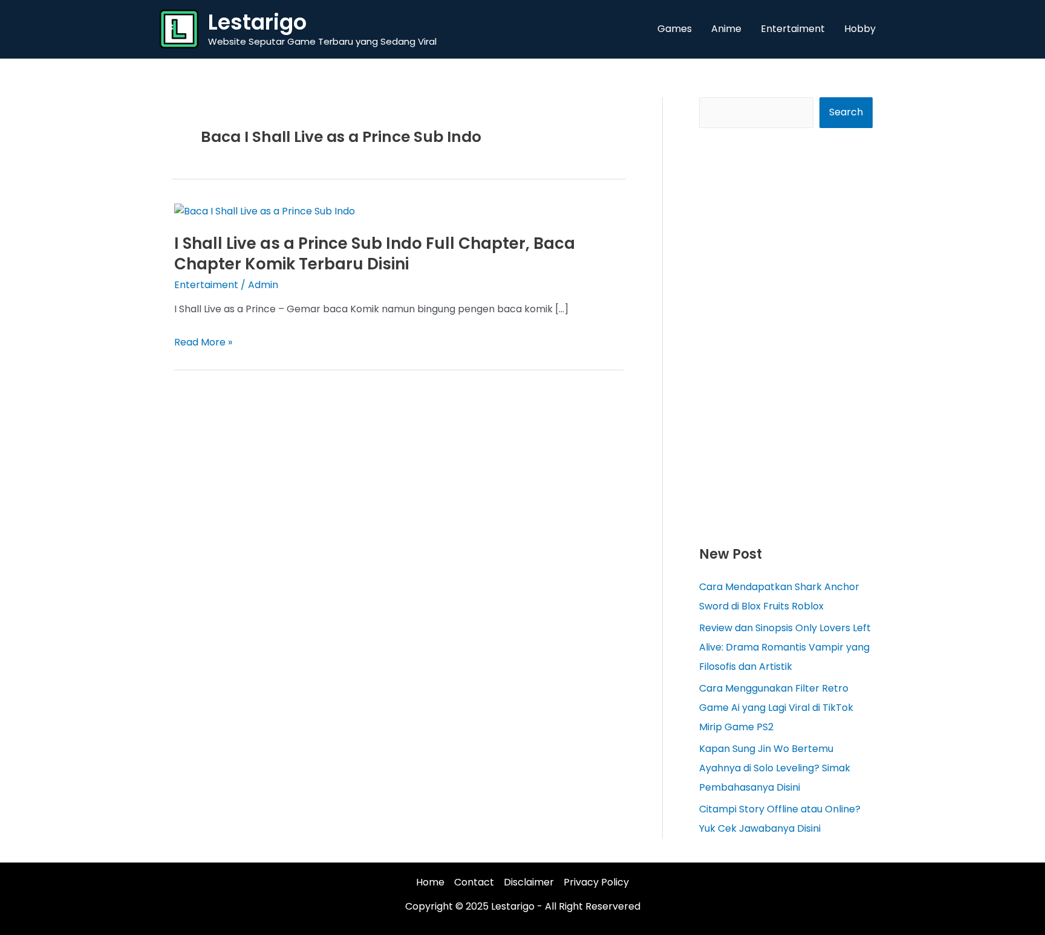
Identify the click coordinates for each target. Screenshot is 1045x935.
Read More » (203, 342)
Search (846, 112)
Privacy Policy (596, 882)
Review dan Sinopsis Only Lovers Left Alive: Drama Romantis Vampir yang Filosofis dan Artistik (785, 647)
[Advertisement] (786, 336)
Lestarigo (257, 22)
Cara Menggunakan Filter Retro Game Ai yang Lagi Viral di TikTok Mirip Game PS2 (776, 707)
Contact (474, 882)
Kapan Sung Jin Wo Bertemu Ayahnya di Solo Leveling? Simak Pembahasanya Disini (774, 768)
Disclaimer (529, 882)
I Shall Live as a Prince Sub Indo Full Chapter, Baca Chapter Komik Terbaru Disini (374, 254)
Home (430, 882)
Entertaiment (206, 285)
